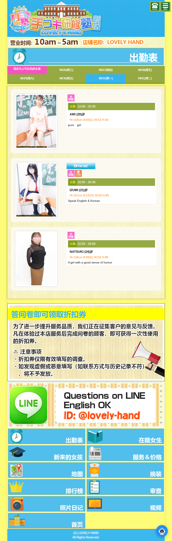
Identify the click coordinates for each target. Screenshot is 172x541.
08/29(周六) (27, 78)
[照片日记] (46, 503)
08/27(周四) (106, 70)
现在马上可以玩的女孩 (27, 68)
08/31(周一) (106, 78)
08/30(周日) (66, 78)
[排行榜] (46, 486)
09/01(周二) (145, 78)
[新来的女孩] (46, 453)
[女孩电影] (125, 503)
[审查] (125, 486)
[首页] (46, 520)
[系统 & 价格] (125, 453)
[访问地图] (46, 470)
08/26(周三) (66, 70)
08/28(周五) (145, 70)
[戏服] (125, 470)
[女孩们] (125, 436)
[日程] (46, 436)
